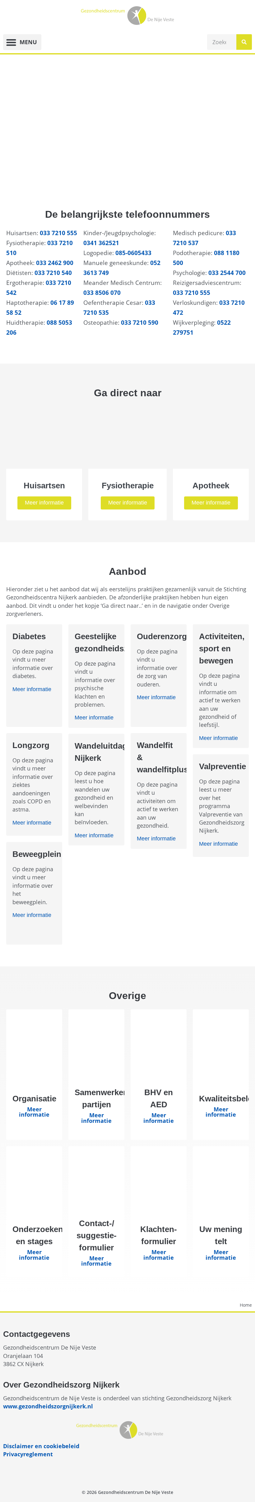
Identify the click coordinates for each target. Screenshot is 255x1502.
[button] (22, 42)
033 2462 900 (54, 262)
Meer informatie (44, 503)
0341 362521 (101, 243)
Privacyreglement (28, 1454)
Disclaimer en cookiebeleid (41, 1446)
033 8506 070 (102, 292)
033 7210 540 (53, 272)
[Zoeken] (244, 42)
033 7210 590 (139, 322)
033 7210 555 (58, 233)
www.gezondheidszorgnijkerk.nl (48, 1406)
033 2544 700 (227, 272)
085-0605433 (133, 253)
